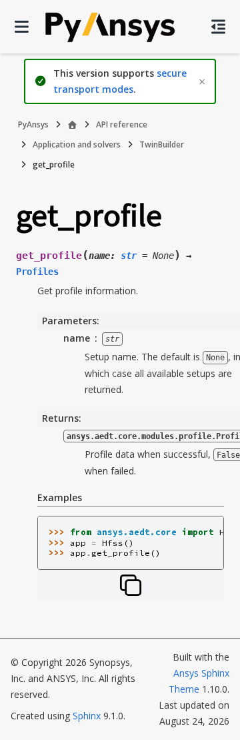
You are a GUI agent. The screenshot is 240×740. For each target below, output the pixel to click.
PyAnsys (33, 124)
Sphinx (87, 715)
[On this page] (218, 26)
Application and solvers (77, 144)
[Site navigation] (22, 26)
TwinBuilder (161, 144)
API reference (121, 124)
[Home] (72, 125)
